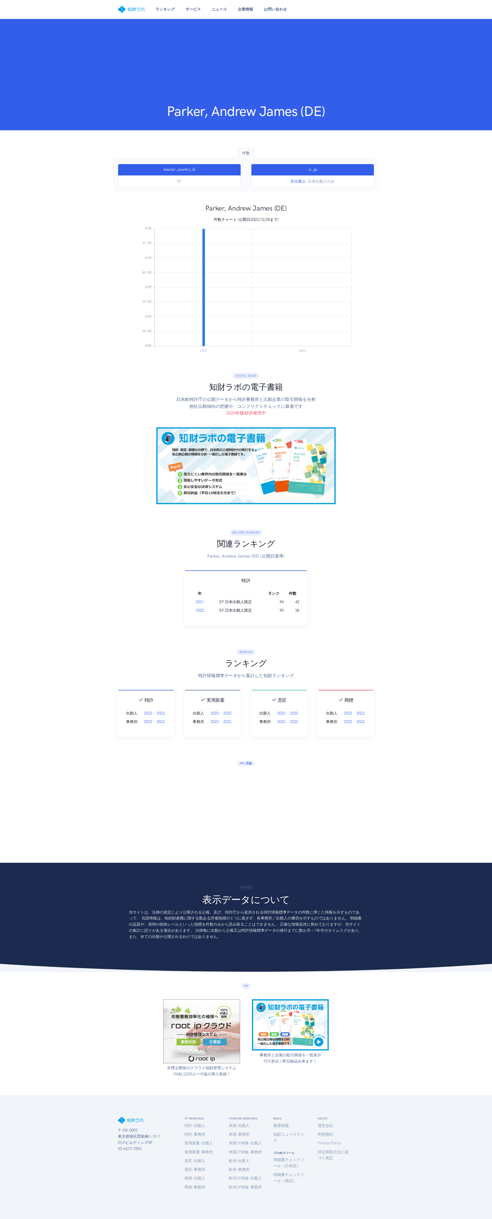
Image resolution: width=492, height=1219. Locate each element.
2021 (200, 602)
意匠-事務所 (194, 1169)
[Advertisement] (246, 65)
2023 (148, 713)
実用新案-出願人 (198, 1143)
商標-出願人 (194, 1178)
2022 (200, 610)
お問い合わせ (275, 9)
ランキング (165, 9)
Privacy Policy (329, 1143)
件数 (246, 153)
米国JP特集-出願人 (245, 1143)
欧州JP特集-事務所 (245, 1187)
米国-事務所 (239, 1134)
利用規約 (325, 1134)
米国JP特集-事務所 (245, 1152)
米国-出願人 (239, 1125)
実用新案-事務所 (198, 1152)
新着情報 (281, 1125)
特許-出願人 (194, 1125)
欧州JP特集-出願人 (245, 1178)
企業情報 (245, 9)
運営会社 (325, 1125)
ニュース (219, 9)
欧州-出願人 (239, 1160)
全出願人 (298, 181)
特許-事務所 (194, 1134)
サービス (193, 9)
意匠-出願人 (194, 1160)
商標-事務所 (194, 1187)
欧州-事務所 (239, 1169)
